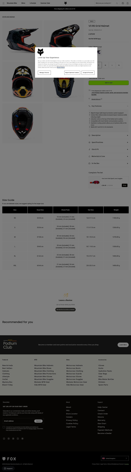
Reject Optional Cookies (72, 72)
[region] (66, 62)
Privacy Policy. (60, 67)
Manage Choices (44, 72)
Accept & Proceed (88, 72)
